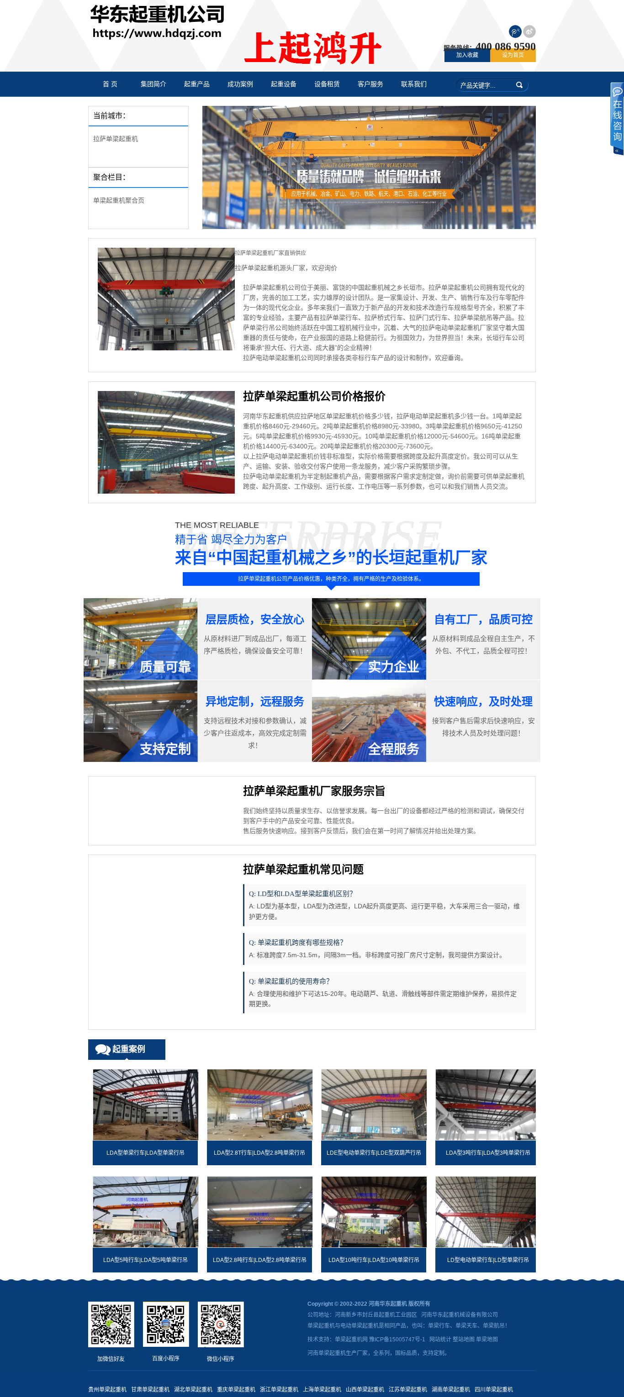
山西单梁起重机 (365, 1390)
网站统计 (440, 1339)
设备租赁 (327, 84)
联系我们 (414, 84)
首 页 (110, 84)
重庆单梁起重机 (236, 1390)
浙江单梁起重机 (279, 1390)
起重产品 (197, 84)
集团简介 (153, 84)
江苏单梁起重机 (408, 1390)
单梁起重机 (321, 1326)
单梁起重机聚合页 (118, 200)
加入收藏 (467, 55)
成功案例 (240, 84)
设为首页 (513, 55)
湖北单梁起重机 (193, 1390)
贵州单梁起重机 (107, 1390)
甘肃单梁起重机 (150, 1390)
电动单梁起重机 (359, 1326)
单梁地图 (487, 1339)
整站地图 (464, 1339)
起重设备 (283, 84)
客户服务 (370, 84)
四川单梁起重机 (494, 1390)
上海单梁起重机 (322, 1390)
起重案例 (128, 1049)
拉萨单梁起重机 (115, 138)
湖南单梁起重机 (451, 1390)
